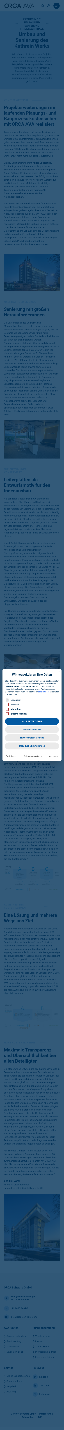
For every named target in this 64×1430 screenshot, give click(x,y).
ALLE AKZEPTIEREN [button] (32, 721)
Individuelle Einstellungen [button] (32, 746)
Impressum (53, 756)
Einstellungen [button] (44, 692)
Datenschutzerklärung (33, 756)
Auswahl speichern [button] (32, 729)
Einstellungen (11, 756)
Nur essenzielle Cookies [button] (32, 737)
